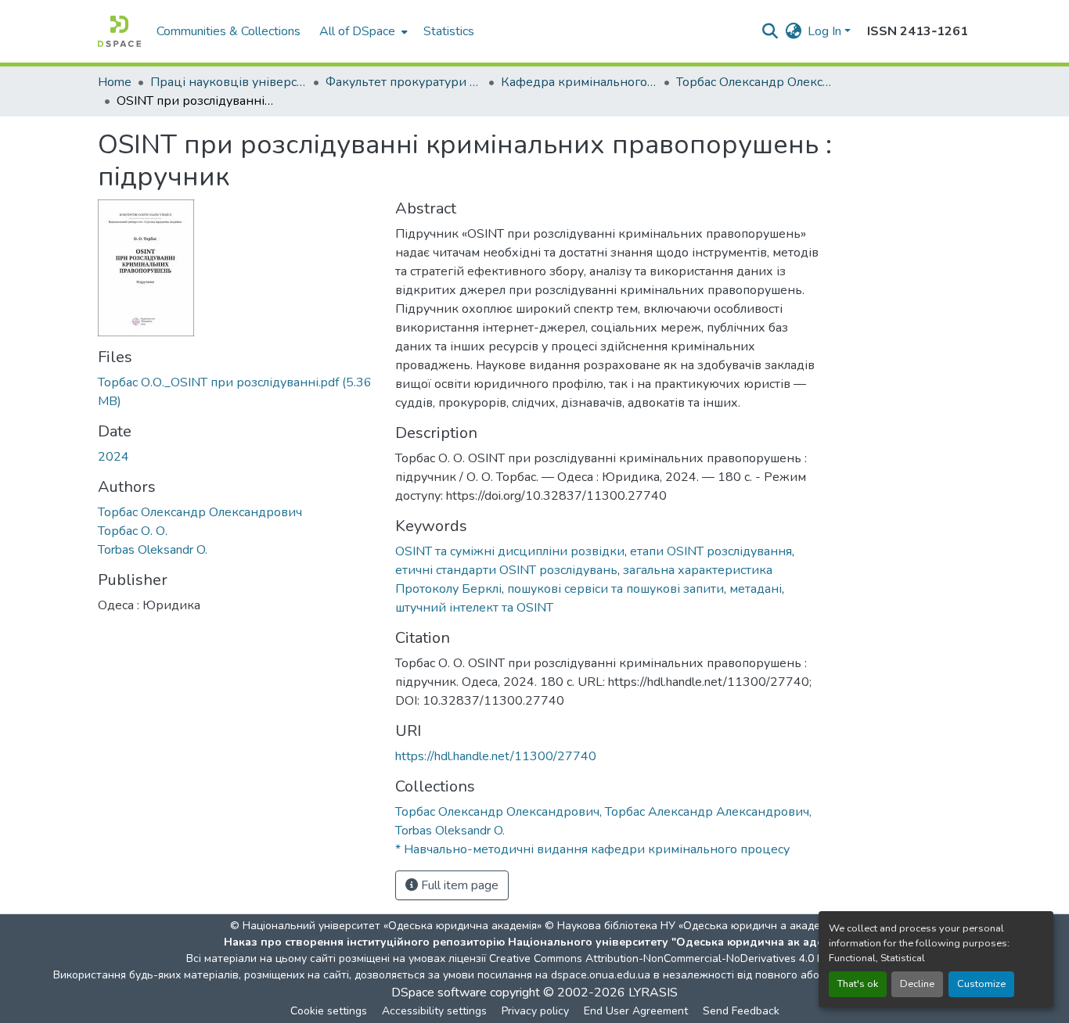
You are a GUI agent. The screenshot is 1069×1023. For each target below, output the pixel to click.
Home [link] (114, 82)
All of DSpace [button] (357, 31)
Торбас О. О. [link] (132, 531)
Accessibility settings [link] (434, 1010)
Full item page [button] (458, 885)
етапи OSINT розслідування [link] (711, 551)
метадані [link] (755, 589)
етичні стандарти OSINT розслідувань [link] (506, 570)
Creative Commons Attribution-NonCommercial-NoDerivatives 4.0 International (684, 958)
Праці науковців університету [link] (228, 82)
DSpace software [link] (439, 992)
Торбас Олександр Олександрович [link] (200, 512)
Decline (917, 984)
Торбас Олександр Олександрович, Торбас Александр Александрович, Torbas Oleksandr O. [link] (754, 82)
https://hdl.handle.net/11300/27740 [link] (495, 756)
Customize (981, 984)
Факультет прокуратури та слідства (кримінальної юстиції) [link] (404, 82)
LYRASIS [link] (653, 992)
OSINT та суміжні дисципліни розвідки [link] (509, 551)
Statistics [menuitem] (448, 31)
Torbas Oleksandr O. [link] (152, 549)
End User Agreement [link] (636, 1010)
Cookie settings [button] (328, 1010)
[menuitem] (362, 31)
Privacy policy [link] (535, 1010)
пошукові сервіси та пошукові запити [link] (615, 589)
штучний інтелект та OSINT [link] (474, 607)
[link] (237, 392)
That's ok (857, 984)
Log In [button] (826, 31)
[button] (119, 31)
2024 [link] (113, 456)
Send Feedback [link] (741, 1010)
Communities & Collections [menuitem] (229, 31)
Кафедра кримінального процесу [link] (579, 82)
